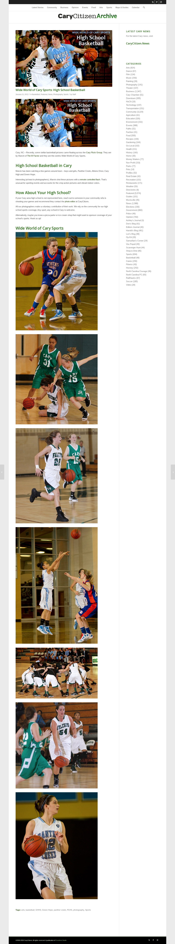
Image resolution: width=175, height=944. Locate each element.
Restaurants (131, 183)
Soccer (129, 281)
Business (130, 91)
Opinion (129, 217)
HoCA (128, 101)
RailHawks (131, 278)
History (129, 152)
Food (128, 135)
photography (78, 910)
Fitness (129, 264)
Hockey (129, 268)
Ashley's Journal (133, 220)
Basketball (36, 94)
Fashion (129, 132)
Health (129, 149)
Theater (129, 88)
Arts (128, 67)
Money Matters (133, 159)
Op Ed (129, 237)
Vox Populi (130, 244)
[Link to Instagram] (161, 2)
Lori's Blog (130, 234)
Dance (129, 71)
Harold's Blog (132, 230)
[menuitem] (37, 7)
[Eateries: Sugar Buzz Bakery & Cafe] (2, 472)
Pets (128, 169)
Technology (131, 105)
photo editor (70, 201)
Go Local (130, 145)
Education (130, 118)
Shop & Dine (131, 251)
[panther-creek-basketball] (64, 58)
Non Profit (130, 162)
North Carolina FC (134, 274)
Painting (129, 81)
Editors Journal (132, 227)
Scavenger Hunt (133, 247)
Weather (130, 186)
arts (23, 910)
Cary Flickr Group (94, 152)
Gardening (130, 142)
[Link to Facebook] (157, 2)
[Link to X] (153, 2)
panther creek (60, 910)
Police (129, 213)
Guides (129, 196)
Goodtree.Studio (61, 940)
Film (128, 74)
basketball (30, 910)
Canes (129, 261)
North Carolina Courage (136, 271)
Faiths (129, 128)
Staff (74, 94)
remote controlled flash (90, 179)
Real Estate (131, 176)
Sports (66, 94)
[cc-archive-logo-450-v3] (87, 17)
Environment (131, 122)
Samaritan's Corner (134, 240)
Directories (131, 190)
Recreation (131, 179)
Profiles (129, 173)
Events (129, 125)
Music (129, 78)
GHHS (38, 910)
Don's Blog (131, 223)
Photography (58, 94)
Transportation (132, 108)
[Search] (143, 7)
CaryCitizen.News (137, 43)
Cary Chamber (132, 95)
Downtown (130, 98)
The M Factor (33, 156)
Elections (130, 207)
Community (131, 112)
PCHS (69, 910)
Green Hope (47, 910)
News (50, 94)
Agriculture (131, 115)
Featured (44, 94)
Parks (128, 166)
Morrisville (130, 200)
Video (128, 285)
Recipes (129, 139)
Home (129, 156)
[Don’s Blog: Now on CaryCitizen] (173, 472)
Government (131, 210)
